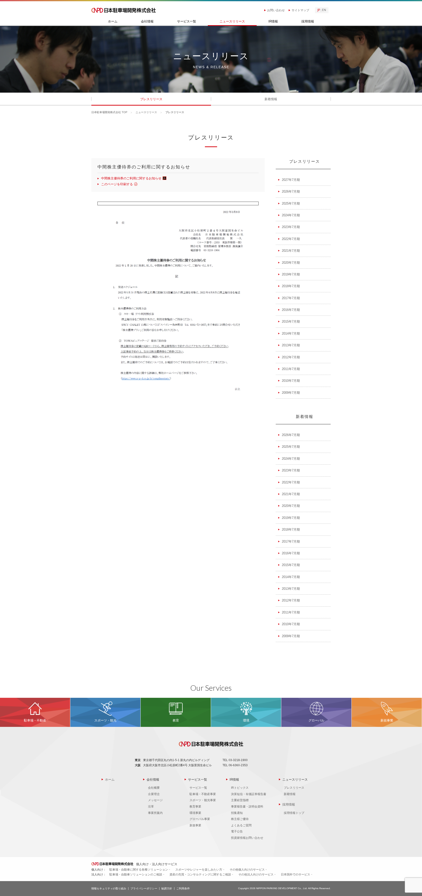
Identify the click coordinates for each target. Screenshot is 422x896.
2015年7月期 (291, 321)
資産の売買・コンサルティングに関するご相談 (200, 874)
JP (318, 10)
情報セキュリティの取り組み (108, 888)
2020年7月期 (291, 262)
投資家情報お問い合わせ (247, 838)
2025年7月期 (291, 203)
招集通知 (237, 813)
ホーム (112, 21)
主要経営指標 (240, 800)
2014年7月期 (291, 333)
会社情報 (147, 21)
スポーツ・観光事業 (203, 800)
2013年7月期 (291, 345)
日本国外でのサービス (295, 874)
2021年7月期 (291, 250)
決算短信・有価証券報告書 (248, 794)
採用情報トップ (294, 813)
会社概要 (154, 787)
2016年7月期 (291, 310)
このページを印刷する (117, 184)
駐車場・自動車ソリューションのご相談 (135, 874)
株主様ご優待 (240, 819)
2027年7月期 (291, 180)
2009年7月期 (291, 392)
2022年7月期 (291, 239)
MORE (35, 712)
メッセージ (155, 800)
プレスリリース (151, 99)
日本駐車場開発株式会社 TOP (109, 112)
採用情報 (307, 21)
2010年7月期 (291, 380)
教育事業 (195, 806)
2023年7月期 (291, 227)
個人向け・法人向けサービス (156, 864)
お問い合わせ (276, 10)
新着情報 (270, 99)
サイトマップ (300, 10)
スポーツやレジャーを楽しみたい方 (198, 869)
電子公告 (237, 831)
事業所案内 (155, 813)
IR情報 (273, 21)
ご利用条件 (183, 888)
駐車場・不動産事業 (203, 794)
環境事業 (195, 813)
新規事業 (195, 825)
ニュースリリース (232, 21)
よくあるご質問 (241, 825)
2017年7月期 (291, 298)
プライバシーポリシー (143, 888)
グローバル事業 (200, 819)
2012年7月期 (291, 357)
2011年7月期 (291, 369)
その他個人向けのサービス (247, 869)
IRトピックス (240, 787)
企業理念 (154, 794)
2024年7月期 (291, 215)
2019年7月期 (291, 274)
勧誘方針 (166, 888)
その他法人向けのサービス (256, 874)
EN (324, 10)
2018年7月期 (291, 286)
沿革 (151, 806)
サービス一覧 (186, 21)
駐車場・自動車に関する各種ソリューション (138, 869)
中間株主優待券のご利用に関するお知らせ (131, 178)
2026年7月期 (291, 191)
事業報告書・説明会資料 (247, 806)
